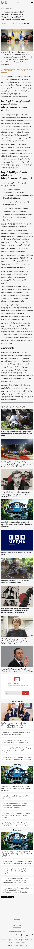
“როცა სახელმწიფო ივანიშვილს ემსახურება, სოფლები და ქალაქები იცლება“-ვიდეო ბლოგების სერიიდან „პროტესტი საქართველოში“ (17, 464)
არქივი (3, 8)
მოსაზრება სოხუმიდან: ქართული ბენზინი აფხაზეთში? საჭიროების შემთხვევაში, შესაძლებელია (15, 871)
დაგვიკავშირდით (17, 925)
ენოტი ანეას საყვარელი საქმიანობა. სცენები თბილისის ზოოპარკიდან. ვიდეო (15, 581)
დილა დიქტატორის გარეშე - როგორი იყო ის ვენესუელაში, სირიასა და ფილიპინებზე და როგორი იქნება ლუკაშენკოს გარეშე (15, 611)
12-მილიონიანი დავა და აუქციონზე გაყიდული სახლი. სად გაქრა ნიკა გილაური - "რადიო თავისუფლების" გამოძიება (15, 494)
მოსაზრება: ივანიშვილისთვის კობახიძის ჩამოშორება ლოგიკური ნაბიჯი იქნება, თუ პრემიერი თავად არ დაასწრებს (14, 641)
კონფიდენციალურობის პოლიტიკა (17, 931)
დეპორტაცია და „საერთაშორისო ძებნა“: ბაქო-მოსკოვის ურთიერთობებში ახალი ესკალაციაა (17, 758)
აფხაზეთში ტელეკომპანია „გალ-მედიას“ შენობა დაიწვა (16, 553)
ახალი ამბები (17, 764)
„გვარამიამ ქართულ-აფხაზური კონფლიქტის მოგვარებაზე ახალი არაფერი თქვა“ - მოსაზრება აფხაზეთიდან (16, 524)
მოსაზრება (17, 830)
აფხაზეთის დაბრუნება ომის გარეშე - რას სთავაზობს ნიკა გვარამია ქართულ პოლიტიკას (16, 741)
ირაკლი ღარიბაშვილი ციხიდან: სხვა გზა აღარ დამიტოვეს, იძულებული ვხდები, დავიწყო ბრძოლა (17, 670)
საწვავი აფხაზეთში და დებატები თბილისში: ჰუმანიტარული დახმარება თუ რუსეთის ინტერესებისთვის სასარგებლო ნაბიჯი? (15, 880)
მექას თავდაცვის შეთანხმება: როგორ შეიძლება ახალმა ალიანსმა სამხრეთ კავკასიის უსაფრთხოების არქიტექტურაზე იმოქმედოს (17, 890)
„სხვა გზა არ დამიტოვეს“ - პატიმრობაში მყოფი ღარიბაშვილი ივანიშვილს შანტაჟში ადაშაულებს (17, 750)
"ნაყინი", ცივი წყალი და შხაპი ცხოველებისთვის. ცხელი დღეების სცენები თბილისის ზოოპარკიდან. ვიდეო (16, 434)
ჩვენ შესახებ (17, 919)
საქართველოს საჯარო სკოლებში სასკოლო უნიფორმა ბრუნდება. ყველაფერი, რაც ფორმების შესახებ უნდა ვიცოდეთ (15, 725)
